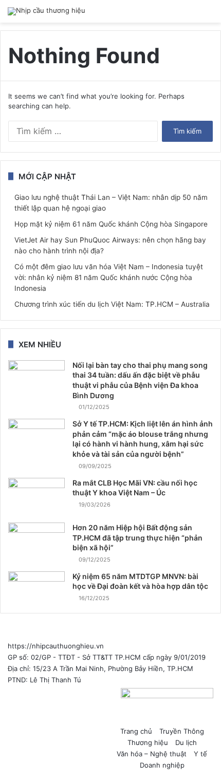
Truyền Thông (181, 731)
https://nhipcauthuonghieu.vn (56, 646)
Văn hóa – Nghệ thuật (152, 754)
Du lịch (186, 742)
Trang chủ (136, 731)
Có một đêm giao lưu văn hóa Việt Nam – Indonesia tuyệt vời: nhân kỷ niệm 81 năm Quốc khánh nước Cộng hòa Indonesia (108, 277)
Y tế (200, 754)
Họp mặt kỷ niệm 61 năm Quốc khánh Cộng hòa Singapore (111, 224)
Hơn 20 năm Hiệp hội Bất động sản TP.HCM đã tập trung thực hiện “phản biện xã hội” (137, 537)
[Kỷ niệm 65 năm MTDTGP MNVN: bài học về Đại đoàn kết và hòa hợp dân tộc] (36, 585)
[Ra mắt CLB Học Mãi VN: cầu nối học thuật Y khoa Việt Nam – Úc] (36, 497)
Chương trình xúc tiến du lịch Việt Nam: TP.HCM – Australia (112, 304)
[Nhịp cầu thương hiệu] (46, 11)
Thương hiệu (147, 742)
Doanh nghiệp (162, 765)
